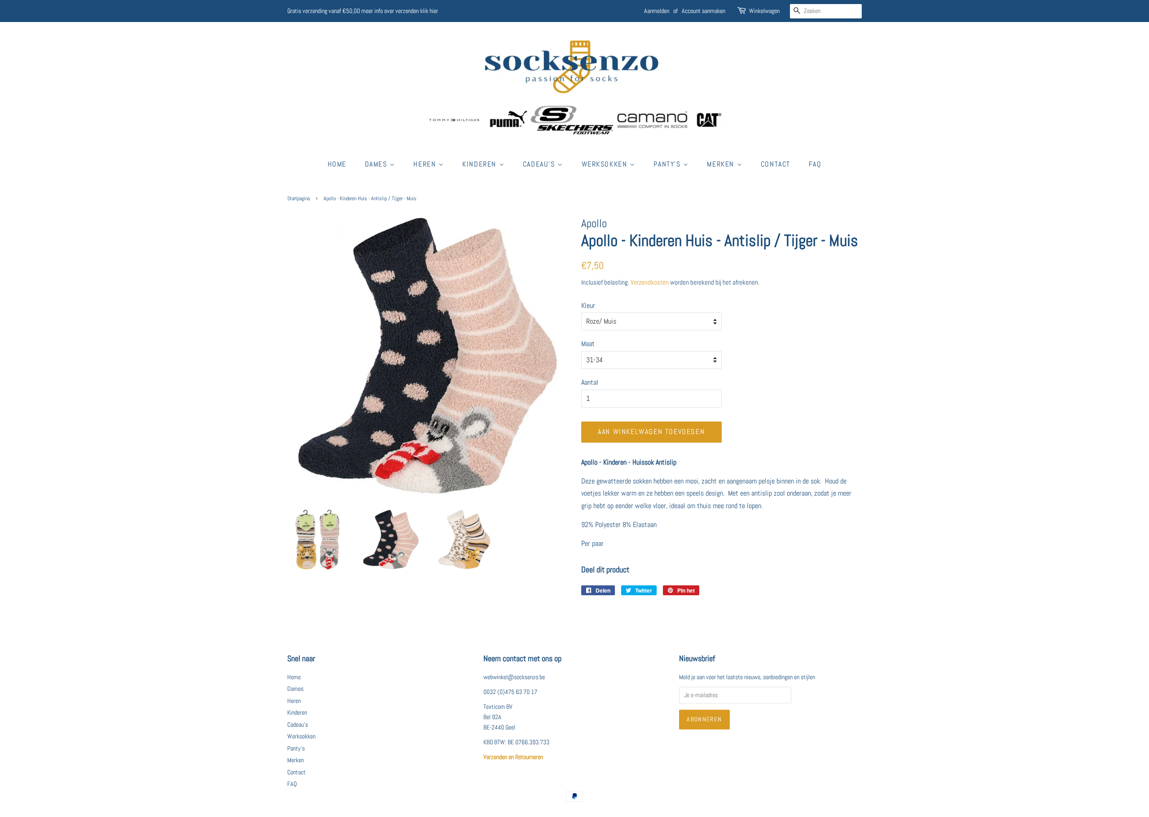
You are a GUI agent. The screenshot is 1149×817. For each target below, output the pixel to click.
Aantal (589, 382)
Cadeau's (540, 164)
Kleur (588, 305)
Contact (775, 164)
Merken (722, 164)
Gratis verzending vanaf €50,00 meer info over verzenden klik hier (362, 11)
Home (337, 164)
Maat (588, 343)
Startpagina (298, 198)
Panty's (668, 164)
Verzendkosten (650, 282)
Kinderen (480, 164)
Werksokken (606, 164)
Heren (426, 164)
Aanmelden (656, 11)
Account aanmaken (703, 11)
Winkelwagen (764, 11)
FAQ (815, 164)
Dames (377, 164)
